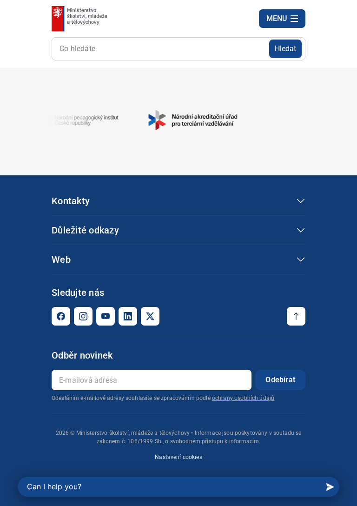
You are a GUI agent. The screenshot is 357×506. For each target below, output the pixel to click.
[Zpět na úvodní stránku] (80, 19)
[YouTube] (105, 316)
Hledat (285, 48)
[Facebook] (61, 316)
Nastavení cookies (178, 457)
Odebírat (280, 379)
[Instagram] (83, 316)
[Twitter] (150, 316)
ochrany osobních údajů (243, 398)
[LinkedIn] (128, 316)
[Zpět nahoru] (296, 316)
